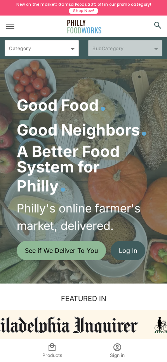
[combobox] (42, 52)
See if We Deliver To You (61, 250)
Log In (128, 250)
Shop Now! (83, 11)
